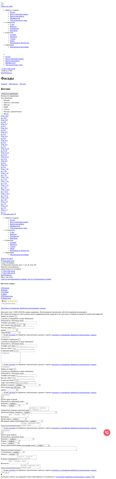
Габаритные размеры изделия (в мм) (15, 410)
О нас (12, 24)
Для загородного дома (18, 20)
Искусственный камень (19, 14)
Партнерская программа (19, 47)
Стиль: (3, 443)
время (3, 330)
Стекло (6, 109)
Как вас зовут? (6, 327)
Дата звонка (5, 325)
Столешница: (6, 452)
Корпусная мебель (17, 16)
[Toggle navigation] (2, 2)
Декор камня (6, 419)
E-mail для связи (7, 351)
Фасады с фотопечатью (13, 112)
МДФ (6, 107)
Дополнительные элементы (11, 412)
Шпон (6, 114)
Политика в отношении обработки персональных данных (23, 308)
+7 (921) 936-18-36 (8, 271)
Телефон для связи (8, 323)
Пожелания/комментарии (11, 426)
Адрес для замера (7, 383)
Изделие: (4, 403)
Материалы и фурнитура (19, 43)
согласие (12, 335)
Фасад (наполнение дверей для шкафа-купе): (18, 445)
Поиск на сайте (7, 6)
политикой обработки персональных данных (73, 477)
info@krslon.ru (6, 275)
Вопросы (13, 37)
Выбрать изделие (7, 385)
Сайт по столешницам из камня (39, 279)
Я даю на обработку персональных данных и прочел (50, 335)
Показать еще (8, 214)
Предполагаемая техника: (11, 450)
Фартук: (4, 454)
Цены (12, 41)
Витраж (7, 100)
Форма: (4, 406)
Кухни (12, 12)
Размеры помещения (9, 459)
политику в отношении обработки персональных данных (74, 335)
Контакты (14, 31)
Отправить (5, 337)
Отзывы (13, 35)
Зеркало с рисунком (11, 102)
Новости (13, 26)
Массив (7, 105)
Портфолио (14, 28)
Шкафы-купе (15, 18)
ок (93, 477)
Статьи (12, 39)
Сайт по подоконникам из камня (14, 279)
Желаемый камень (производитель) (14, 421)
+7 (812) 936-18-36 (8, 273)
